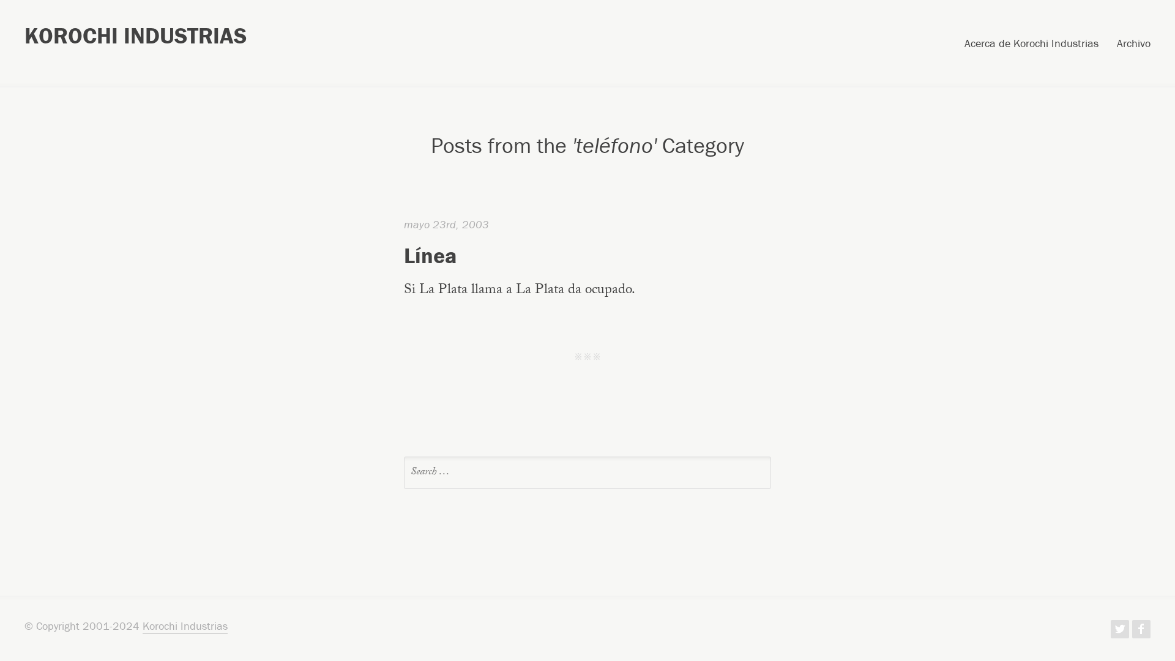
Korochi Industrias (135, 35)
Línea (430, 255)
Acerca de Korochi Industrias (1031, 44)
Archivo (1134, 44)
